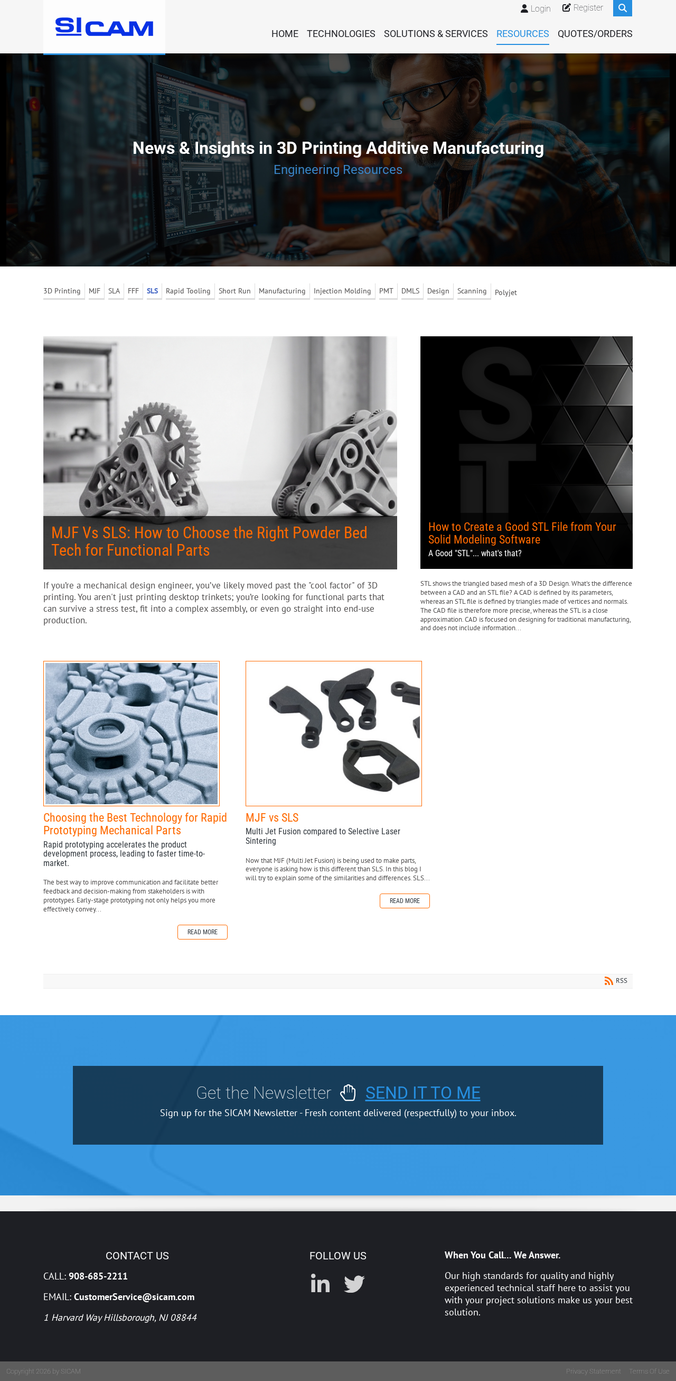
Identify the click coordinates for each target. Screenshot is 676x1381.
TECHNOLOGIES (341, 34)
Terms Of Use (649, 1371)
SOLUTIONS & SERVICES (436, 34)
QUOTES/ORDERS (595, 34)
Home (284, 34)
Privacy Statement (593, 1371)
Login (541, 9)
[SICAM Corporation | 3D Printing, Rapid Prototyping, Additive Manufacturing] (104, 26)
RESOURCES (522, 34)
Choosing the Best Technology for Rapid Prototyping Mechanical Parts (131, 733)
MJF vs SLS (333, 733)
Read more (202, 932)
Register (588, 8)
